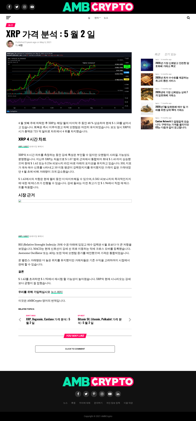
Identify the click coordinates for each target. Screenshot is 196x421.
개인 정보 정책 (113, 402)
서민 (20, 45)
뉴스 (106, 17)
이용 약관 (128, 402)
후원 (73, 402)
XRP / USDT (23, 146)
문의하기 (98, 402)
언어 (96, 17)
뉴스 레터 (57, 292)
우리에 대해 (84, 402)
